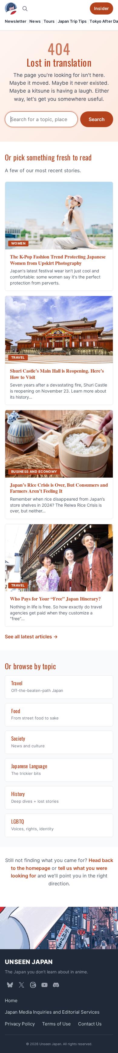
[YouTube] (44, 985)
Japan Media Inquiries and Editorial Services (52, 1012)
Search (97, 119)
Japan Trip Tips (72, 21)
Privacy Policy (20, 1024)
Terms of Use (56, 1024)
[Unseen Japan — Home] (11, 8)
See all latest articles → (31, 636)
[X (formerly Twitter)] (21, 985)
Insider (101, 8)
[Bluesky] (10, 985)
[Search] (24, 8)
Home (11, 1000)
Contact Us (90, 1024)
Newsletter (15, 21)
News (35, 21)
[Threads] (33, 985)
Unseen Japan (29, 962)
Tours (49, 21)
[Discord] (56, 985)
